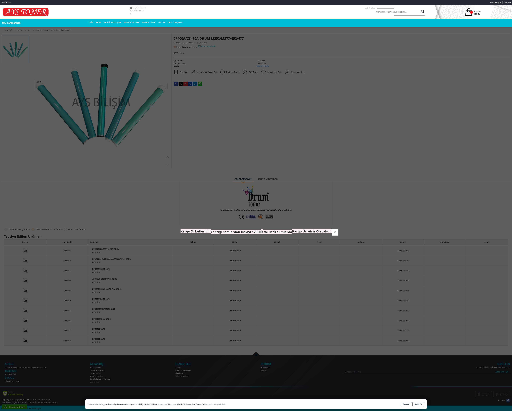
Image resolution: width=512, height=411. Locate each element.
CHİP (91, 22)
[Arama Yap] (422, 12)
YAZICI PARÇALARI (175, 22)
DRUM (98, 22)
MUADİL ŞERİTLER (131, 22)
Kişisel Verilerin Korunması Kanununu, (161, 404)
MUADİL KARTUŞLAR (112, 22)
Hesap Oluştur (495, 2)
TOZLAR (161, 22)
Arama (370, 8)
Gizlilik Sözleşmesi (185, 404)
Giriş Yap (507, 2)
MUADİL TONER (148, 22)
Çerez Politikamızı (203, 404)
